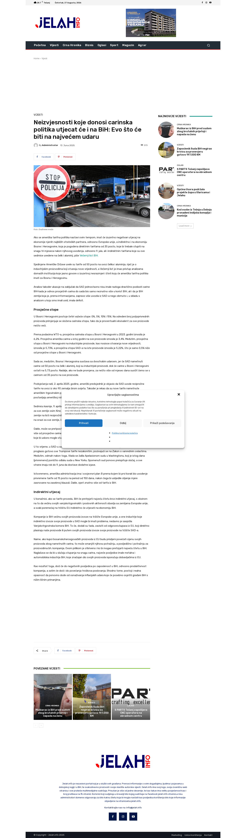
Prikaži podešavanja (162, 423)
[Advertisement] (123, 85)
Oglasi (130, 706)
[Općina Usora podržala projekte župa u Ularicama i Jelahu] (166, 191)
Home (36, 58)
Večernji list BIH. (89, 255)
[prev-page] (36, 725)
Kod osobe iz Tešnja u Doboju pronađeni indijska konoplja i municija (194, 212)
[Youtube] (210, 3)
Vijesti (44, 58)
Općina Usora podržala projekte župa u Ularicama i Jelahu (193, 192)
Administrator (50, 145)
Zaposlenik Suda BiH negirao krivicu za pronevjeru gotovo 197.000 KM (92, 711)
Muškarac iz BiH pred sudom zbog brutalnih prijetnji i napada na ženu (52, 712)
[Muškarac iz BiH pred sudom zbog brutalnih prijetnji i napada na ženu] (53, 697)
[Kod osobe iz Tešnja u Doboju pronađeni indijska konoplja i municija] (166, 211)
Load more (184, 225)
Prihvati (84, 423)
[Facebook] (202, 3)
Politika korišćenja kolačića (125, 433)
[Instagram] (206, 3)
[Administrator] (36, 145)
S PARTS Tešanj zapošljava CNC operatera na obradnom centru (131, 712)
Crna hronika (52, 706)
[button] (179, 395)
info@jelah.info (134, 807)
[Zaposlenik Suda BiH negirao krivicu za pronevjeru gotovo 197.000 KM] (92, 697)
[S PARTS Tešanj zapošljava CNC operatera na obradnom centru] (131, 697)
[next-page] (41, 725)
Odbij (123, 423)
